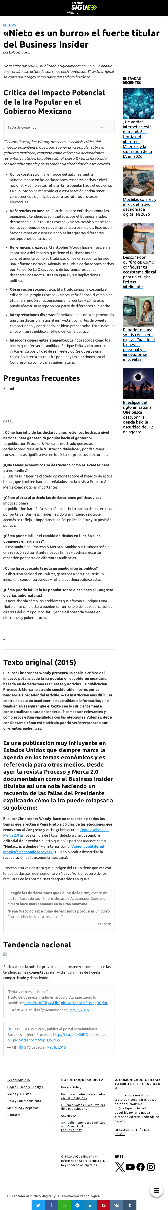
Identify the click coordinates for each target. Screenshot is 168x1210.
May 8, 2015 (56, 1047)
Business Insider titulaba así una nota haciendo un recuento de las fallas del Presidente (58, 786)
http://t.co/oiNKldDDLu (72, 1034)
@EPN (14, 1029)
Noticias (9, 25)
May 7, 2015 (79, 1010)
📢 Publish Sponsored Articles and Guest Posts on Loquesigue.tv (83, 1126)
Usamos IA (68, 1115)
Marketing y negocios (23, 1108)
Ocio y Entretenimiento (24, 1101)
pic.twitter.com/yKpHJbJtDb (36, 1040)
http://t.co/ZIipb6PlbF (42, 1003)
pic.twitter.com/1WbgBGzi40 (84, 1003)
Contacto (14, 1115)
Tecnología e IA (18, 1080)
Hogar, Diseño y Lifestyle (25, 1087)
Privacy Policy (71, 1087)
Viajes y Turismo (19, 1094)
